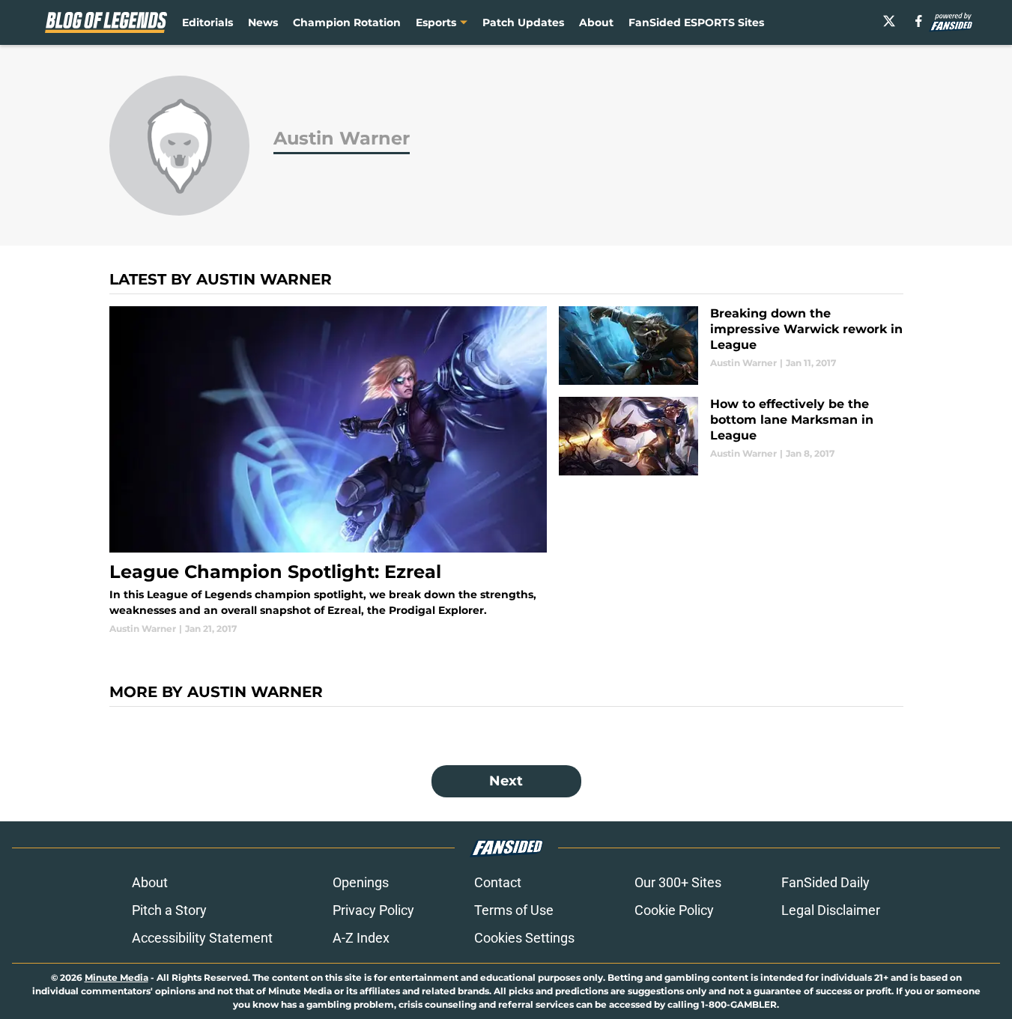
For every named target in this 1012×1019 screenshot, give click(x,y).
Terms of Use (514, 910)
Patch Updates (523, 22)
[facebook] (918, 21)
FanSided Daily (825, 882)
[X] (889, 21)
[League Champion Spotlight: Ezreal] (328, 471)
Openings (361, 882)
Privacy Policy (373, 910)
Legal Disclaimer (830, 910)
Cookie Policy (674, 910)
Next (506, 781)
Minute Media (116, 977)
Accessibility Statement (202, 938)
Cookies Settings (524, 938)
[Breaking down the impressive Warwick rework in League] (731, 345)
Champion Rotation (347, 22)
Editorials (207, 22)
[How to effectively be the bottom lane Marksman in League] (731, 436)
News (263, 22)
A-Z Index (361, 938)
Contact (497, 882)
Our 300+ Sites (677, 882)
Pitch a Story (169, 910)
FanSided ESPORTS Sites (696, 22)
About (596, 22)
